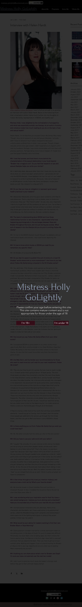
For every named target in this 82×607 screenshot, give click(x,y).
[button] (25, 323)
